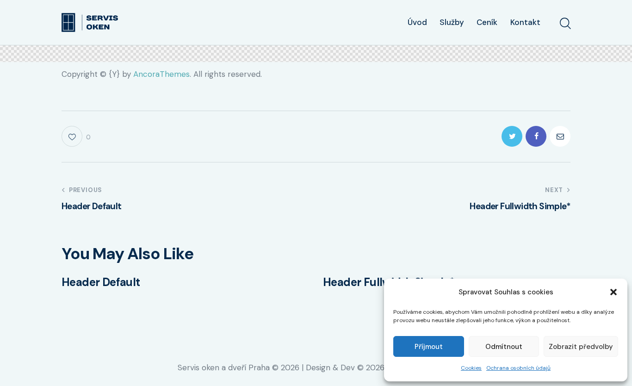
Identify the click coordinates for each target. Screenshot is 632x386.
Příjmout (429, 346)
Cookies (471, 368)
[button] (613, 292)
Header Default (101, 282)
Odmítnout (503, 346)
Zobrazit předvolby (581, 346)
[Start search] (564, 23)
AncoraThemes (161, 74)
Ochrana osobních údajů (518, 368)
